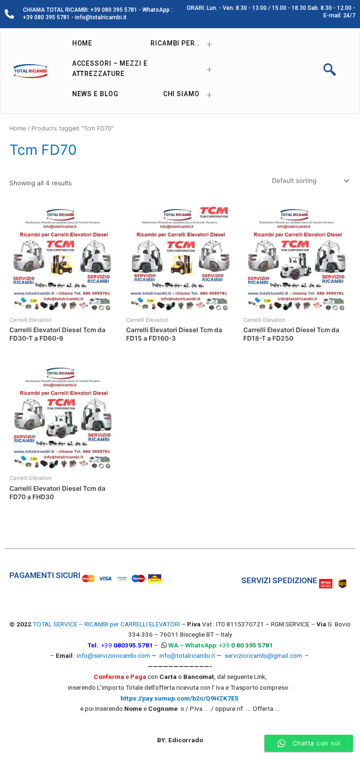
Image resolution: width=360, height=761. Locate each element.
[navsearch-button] (329, 70)
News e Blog (95, 94)
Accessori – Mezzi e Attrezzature (110, 69)
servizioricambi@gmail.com (263, 655)
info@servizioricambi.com (113, 655)
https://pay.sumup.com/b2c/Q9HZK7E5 (179, 698)
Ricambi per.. (175, 43)
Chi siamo (181, 94)
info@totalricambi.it (187, 655)
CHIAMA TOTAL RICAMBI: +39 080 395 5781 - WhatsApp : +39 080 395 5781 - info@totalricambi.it (97, 14)
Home (82, 43)
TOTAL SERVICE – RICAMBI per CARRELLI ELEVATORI (107, 624)
